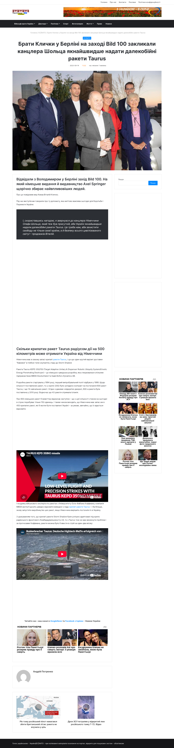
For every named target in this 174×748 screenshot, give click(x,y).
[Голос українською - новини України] (20, 12)
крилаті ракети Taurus (79, 507)
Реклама (132, 2)
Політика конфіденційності (149, 2)
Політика (54, 24)
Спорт (65, 24)
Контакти (122, 2)
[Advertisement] (62, 431)
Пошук (121, 179)
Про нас (113, 2)
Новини (109, 24)
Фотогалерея (77, 24)
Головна (104, 2)
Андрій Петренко (43, 671)
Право (99, 24)
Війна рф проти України (23, 24)
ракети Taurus (59, 359)
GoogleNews (56, 621)
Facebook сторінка (74, 621)
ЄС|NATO (42, 33)
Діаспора (42, 24)
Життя (89, 24)
